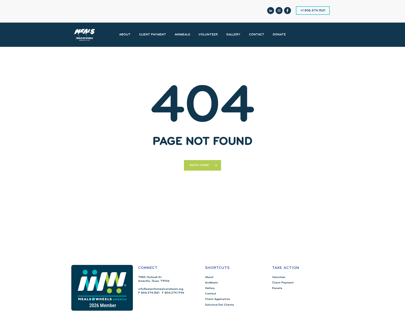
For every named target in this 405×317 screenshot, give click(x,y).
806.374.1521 (149, 292)
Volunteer (278, 277)
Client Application (217, 299)
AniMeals (211, 282)
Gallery (210, 288)
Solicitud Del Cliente (219, 304)
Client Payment (283, 282)
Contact (210, 293)
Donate (277, 288)
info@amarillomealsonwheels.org (160, 289)
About (209, 277)
